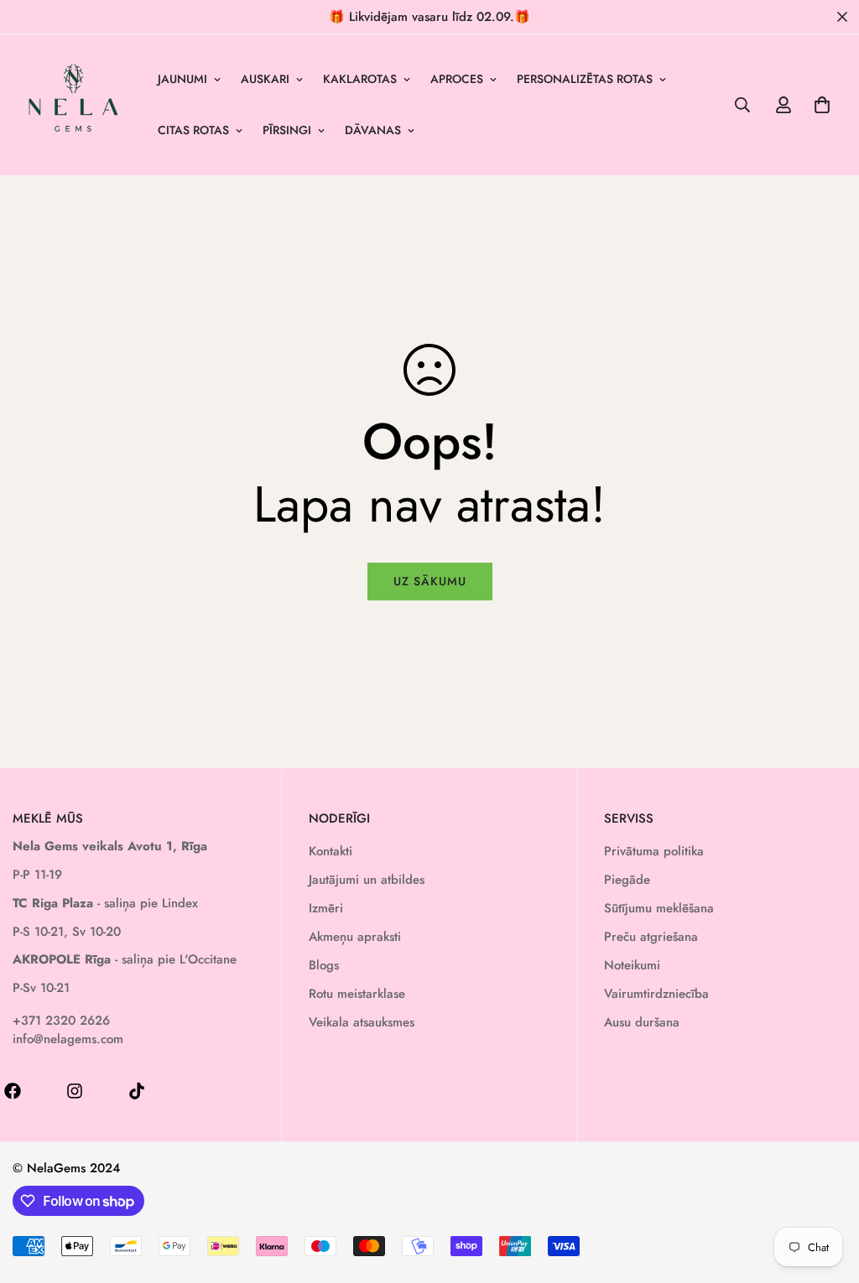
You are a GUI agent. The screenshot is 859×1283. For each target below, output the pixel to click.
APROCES (456, 78)
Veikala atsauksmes (361, 1022)
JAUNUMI (182, 78)
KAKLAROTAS (360, 78)
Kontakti (330, 851)
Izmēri (326, 908)
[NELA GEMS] (73, 104)
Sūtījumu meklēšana (659, 908)
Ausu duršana (641, 1022)
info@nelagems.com (68, 1039)
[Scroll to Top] (826, 1191)
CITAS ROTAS (193, 130)
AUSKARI (265, 78)
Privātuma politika (654, 851)
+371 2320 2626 (61, 1020)
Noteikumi (632, 965)
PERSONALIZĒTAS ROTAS (585, 78)
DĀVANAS (373, 130)
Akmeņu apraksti (355, 936)
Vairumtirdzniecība (656, 993)
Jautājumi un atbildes (366, 879)
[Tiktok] (137, 1091)
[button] (822, 105)
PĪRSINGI (287, 130)
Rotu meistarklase (357, 993)
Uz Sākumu (429, 581)
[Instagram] (75, 1091)
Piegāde (627, 879)
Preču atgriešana (651, 936)
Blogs (324, 965)
